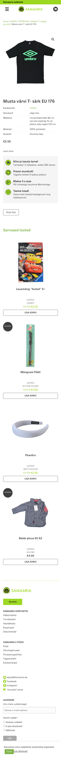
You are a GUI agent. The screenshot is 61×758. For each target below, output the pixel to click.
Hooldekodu (9, 623)
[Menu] (7, 9)
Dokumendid (9, 632)
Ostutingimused (11, 650)
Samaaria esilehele (13, 2)
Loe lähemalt (20, 751)
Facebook (11, 681)
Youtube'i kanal (15, 690)
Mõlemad (10, 730)
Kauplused (8, 627)
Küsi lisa (11, 212)
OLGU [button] (9, 751)
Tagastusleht (9, 659)
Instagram (11, 685)
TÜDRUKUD (23, 21)
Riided (34, 21)
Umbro (33, 108)
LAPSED (13, 21)
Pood (5, 21)
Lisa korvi (30, 312)
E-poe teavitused (14, 726)
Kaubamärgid (10, 663)
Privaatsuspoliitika (12, 654)
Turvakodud (9, 619)
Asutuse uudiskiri (14, 722)
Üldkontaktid (9, 615)
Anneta (13, 602)
